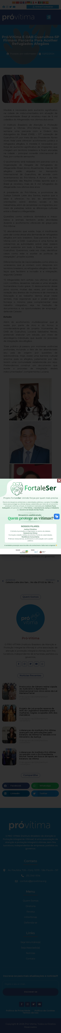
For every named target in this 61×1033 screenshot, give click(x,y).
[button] (59, 480)
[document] (30, 516)
